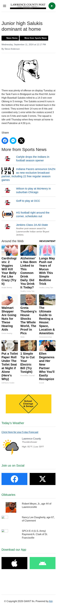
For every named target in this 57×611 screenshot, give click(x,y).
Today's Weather (13, 423)
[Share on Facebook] (5, 140)
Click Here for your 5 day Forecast (20, 432)
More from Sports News (35, 38)
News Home (11, 38)
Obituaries (8, 494)
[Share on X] (21, 140)
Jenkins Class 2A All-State (32, 224)
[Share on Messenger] (13, 140)
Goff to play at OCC (28, 200)
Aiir (50, 601)
